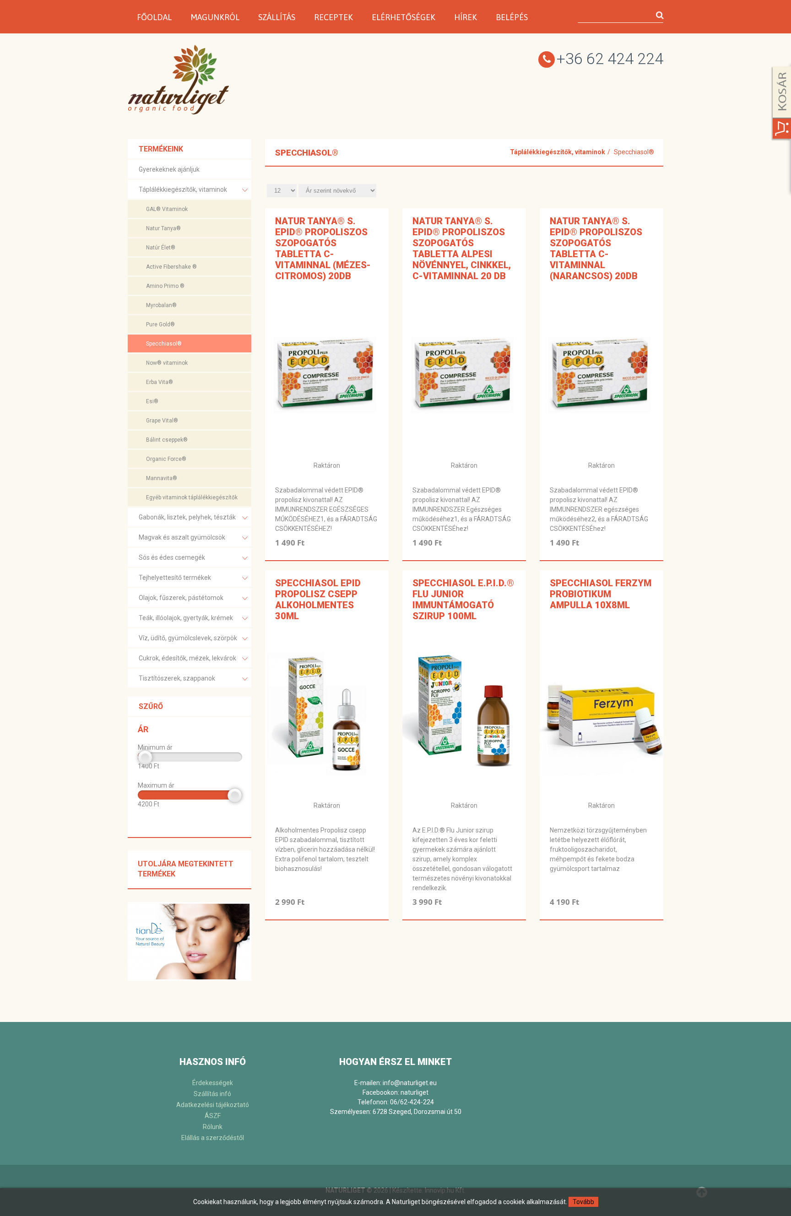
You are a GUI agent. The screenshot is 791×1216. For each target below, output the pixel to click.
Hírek (465, 17)
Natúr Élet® (160, 247)
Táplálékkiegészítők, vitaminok (183, 189)
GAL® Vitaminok (167, 209)
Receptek (333, 17)
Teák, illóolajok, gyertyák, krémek (186, 618)
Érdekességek (212, 1082)
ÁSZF (213, 1115)
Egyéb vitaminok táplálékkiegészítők (192, 497)
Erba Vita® (159, 382)
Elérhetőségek (403, 17)
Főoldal (154, 17)
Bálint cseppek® (167, 440)
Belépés (512, 17)
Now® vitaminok (167, 363)
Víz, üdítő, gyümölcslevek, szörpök (188, 638)
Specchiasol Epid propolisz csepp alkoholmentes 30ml (318, 600)
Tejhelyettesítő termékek (175, 577)
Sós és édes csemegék (172, 557)
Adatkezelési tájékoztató (212, 1104)
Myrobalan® (161, 305)
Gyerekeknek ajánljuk (169, 169)
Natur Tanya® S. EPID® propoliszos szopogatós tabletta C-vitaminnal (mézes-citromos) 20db (323, 248)
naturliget (414, 1092)
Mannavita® (161, 478)
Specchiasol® (164, 343)
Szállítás (276, 17)
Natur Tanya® (163, 228)
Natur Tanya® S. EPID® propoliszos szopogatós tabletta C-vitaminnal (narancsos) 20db (596, 248)
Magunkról (214, 17)
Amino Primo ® (165, 286)
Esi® (152, 401)
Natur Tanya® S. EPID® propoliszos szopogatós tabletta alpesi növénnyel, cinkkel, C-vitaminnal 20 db (461, 248)
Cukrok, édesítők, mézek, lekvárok (187, 658)
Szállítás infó (212, 1093)
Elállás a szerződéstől (212, 1137)
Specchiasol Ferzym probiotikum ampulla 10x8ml (600, 594)
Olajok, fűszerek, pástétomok (181, 597)
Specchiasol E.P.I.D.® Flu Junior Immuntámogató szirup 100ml (463, 600)
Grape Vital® (162, 420)
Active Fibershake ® (171, 267)
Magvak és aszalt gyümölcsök (182, 537)
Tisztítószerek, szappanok (177, 678)
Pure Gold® (160, 324)
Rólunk (212, 1126)
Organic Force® (166, 459)
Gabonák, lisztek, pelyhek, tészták (187, 517)
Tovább (583, 1201)
